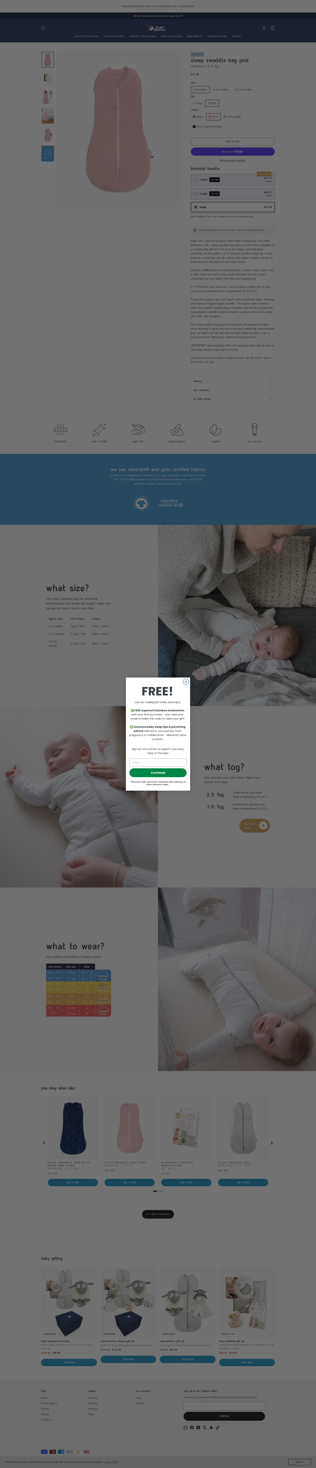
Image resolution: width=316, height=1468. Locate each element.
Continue (158, 773)
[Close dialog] (186, 682)
